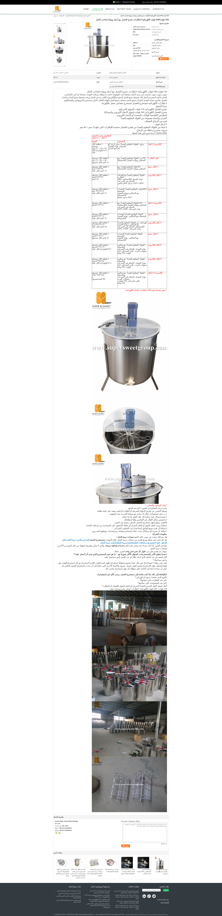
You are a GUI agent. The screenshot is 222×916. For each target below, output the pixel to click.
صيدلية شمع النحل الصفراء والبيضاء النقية (69, 891)
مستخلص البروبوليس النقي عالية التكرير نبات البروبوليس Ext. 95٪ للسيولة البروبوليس (98, 905)
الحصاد (130, 543)
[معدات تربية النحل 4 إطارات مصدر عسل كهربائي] (160, 865)
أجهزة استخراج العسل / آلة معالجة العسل (77, 15)
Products (98, 9)
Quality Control (142, 9)
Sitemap (166, 900)
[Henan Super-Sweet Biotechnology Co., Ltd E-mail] (59, 833)
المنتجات (61, 15)
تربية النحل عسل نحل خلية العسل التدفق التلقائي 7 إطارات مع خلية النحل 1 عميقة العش (127, 896)
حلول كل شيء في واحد (135, 551)
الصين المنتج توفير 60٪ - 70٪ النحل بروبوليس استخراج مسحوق (99, 891)
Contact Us (158, 9)
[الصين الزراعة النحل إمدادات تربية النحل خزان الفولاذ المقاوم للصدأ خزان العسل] (94, 862)
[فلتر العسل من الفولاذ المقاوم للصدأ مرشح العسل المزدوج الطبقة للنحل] (61, 862)
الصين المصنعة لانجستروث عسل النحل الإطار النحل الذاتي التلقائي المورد (127, 902)
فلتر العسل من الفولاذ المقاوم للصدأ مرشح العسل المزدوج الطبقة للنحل (62, 872)
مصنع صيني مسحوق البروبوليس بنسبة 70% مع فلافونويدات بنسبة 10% (97, 896)
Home (86, 9)
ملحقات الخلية (139, 543)
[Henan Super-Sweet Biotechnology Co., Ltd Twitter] (154, 896)
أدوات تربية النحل (108, 543)
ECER (122, 914)
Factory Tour (124, 9)
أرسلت (166, 890)
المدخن (86, 540)
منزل (55, 15)
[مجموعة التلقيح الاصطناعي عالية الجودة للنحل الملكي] (143, 862)
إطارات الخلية (134, 887)
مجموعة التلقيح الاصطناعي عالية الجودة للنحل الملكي (144, 871)
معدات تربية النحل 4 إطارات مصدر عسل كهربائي (161, 871)
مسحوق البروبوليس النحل (100, 887)
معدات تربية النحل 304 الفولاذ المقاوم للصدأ (111, 870)
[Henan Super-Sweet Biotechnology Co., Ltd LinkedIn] (144, 896)
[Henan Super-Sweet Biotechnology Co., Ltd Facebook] (149, 896)
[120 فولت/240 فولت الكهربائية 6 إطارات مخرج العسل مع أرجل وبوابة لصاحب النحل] (99, 45)
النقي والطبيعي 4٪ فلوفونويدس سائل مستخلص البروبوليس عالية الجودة (99, 900)
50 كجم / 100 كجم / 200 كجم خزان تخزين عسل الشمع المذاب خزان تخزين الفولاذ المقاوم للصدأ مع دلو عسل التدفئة (77, 874)
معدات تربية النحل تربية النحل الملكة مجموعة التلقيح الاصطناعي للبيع (128, 871)
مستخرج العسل (96, 540)
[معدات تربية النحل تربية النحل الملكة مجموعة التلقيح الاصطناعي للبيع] (127, 862)
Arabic (117, 2)
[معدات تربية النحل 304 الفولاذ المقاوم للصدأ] (111, 862)
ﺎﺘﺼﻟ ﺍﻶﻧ (164, 59)
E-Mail (159, 900)
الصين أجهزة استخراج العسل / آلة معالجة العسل (143, 914)
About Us (109, 9)
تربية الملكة (121, 543)
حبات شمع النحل (75, 887)
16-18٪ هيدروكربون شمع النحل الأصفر (70, 893)
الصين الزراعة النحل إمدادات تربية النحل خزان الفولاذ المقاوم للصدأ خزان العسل (94, 872)
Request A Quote (129, 2)
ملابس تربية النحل (74, 540)
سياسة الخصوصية (163, 914)
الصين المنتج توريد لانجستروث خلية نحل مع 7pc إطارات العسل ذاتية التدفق (126, 891)
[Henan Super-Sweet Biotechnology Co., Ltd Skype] (56, 833)
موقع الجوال (163, 902)
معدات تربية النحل (125, 537)
